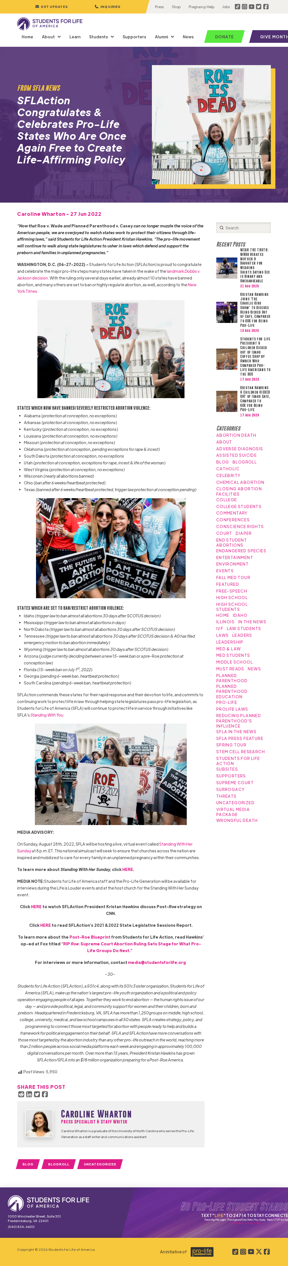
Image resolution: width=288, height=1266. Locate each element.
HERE (45, 925)
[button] (107, 6)
